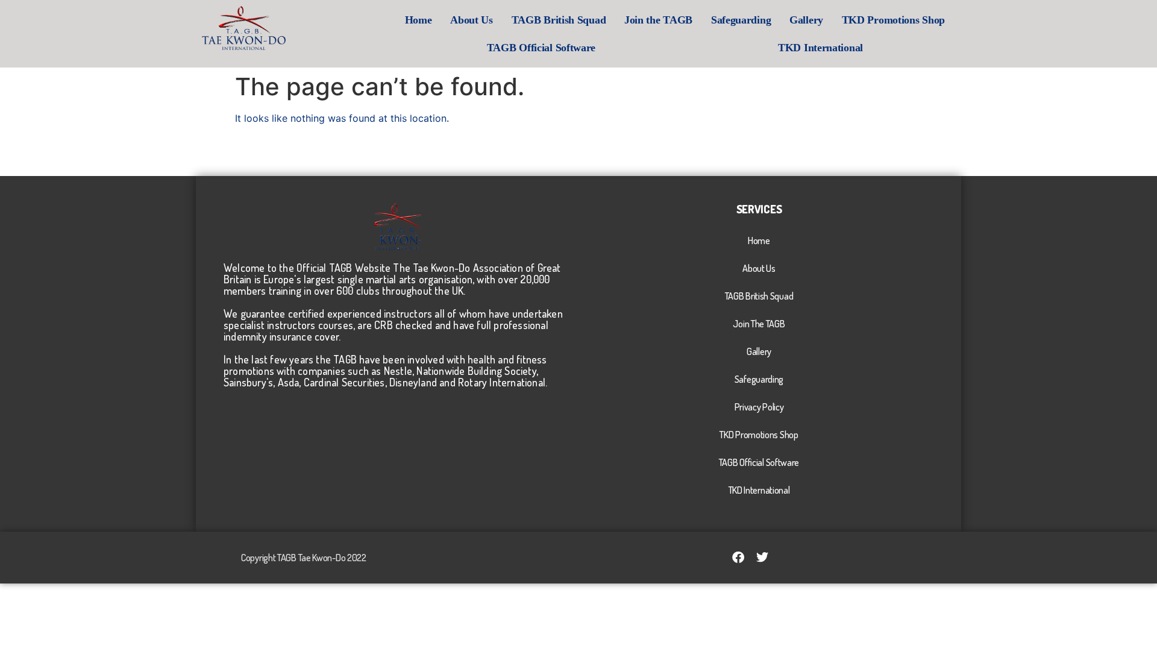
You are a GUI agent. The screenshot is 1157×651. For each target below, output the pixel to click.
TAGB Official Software (541, 48)
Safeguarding (741, 20)
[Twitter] (762, 558)
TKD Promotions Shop (893, 20)
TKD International (820, 48)
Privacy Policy (759, 407)
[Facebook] (738, 558)
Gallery (806, 20)
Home (418, 20)
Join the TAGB (658, 20)
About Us (471, 20)
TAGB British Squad (559, 20)
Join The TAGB (759, 324)
